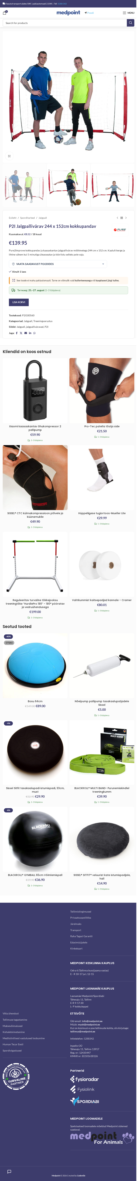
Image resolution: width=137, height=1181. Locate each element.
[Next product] (126, 218)
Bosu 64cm (35, 701)
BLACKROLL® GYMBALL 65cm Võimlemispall (35, 875)
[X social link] (21, 333)
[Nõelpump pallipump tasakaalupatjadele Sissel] (101, 665)
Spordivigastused (12, 1050)
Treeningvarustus (42, 321)
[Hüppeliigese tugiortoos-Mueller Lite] (101, 477)
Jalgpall (43, 217)
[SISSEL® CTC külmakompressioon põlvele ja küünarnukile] (35, 477)
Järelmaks (75, 923)
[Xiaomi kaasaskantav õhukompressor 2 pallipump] (35, 390)
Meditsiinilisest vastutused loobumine (24, 1038)
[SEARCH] (130, 23)
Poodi (90, 12)
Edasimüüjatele (78, 942)
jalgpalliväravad (35, 326)
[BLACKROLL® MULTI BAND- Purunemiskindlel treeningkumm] (101, 752)
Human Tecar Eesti (13, 1044)
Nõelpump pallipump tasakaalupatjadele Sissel (102, 703)
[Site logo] (68, 12)
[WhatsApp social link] (34, 333)
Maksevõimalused (12, 1025)
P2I (46, 326)
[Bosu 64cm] (35, 665)
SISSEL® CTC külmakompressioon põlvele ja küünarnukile (35, 515)
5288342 (89, 1038)
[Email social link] (25, 333)
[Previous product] (117, 218)
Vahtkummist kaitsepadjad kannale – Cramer (102, 600)
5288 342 (62, 3)
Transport (75, 930)
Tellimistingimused (80, 911)
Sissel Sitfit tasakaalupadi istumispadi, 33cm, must (35, 790)
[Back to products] (122, 218)
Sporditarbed (27, 217)
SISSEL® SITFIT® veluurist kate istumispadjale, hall (101, 876)
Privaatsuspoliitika (80, 917)
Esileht (12, 217)
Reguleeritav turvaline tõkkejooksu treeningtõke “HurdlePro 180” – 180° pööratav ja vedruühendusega (35, 603)
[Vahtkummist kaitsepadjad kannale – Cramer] (101, 564)
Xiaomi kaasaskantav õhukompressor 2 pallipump (35, 428)
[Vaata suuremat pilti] (9, 156)
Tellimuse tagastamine (15, 1019)
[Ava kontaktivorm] (9, 1172)
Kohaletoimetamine (14, 1031)
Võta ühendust (11, 1013)
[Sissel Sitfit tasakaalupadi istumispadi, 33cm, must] (35, 752)
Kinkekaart (76, 948)
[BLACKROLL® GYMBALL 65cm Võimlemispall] (35, 839)
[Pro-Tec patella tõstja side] (101, 390)
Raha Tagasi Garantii (81, 936)
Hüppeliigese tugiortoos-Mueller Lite (102, 513)
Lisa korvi (18, 302)
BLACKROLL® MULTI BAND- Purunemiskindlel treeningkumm (101, 790)
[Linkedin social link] (30, 333)
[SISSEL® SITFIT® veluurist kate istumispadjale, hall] (101, 839)
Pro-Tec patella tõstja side (102, 426)
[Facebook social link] (16, 333)
